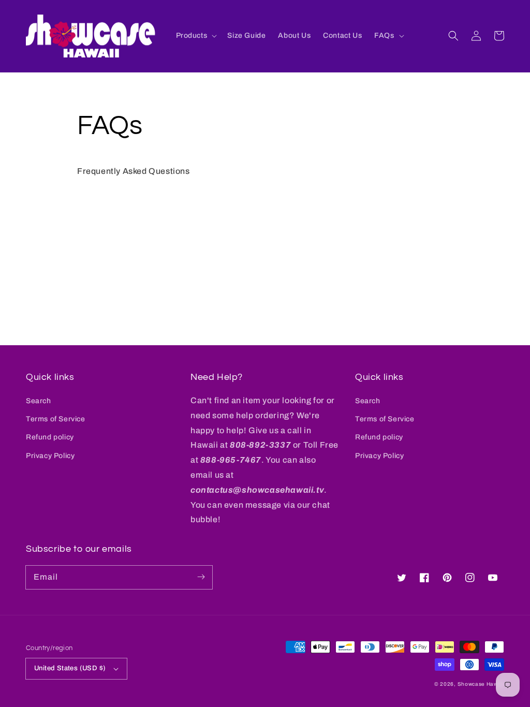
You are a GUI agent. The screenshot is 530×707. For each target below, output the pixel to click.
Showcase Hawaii (481, 684)
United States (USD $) (70, 668)
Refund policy (50, 437)
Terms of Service (55, 419)
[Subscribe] (200, 577)
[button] (453, 35)
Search (38, 401)
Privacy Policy (50, 456)
